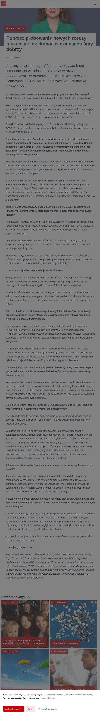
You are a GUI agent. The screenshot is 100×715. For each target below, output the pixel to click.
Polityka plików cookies (47, 709)
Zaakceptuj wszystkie (14, 709)
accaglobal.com (48, 698)
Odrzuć (30, 709)
